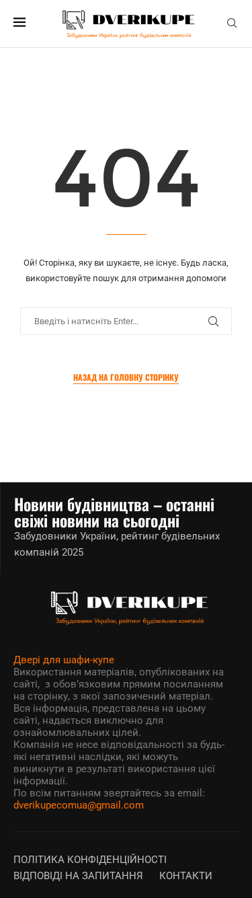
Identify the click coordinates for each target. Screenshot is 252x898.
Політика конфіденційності (90, 860)
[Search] (232, 23)
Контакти (185, 876)
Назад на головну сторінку (126, 377)
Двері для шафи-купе (63, 660)
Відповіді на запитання (78, 876)
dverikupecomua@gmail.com (78, 805)
